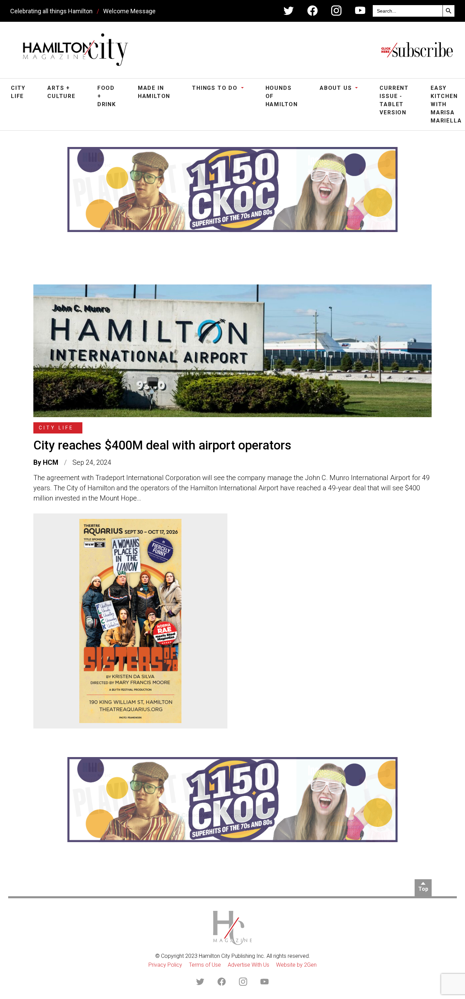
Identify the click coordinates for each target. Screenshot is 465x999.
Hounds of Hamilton (282, 96)
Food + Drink (106, 96)
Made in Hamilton (154, 92)
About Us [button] (337, 88)
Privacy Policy (165, 965)
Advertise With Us (248, 965)
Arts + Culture (61, 92)
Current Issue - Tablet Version (394, 100)
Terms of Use (205, 965)
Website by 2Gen (296, 965)
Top (423, 889)
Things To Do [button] (215, 88)
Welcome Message (129, 11)
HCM (50, 462)
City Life (18, 92)
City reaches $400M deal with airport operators (162, 445)
